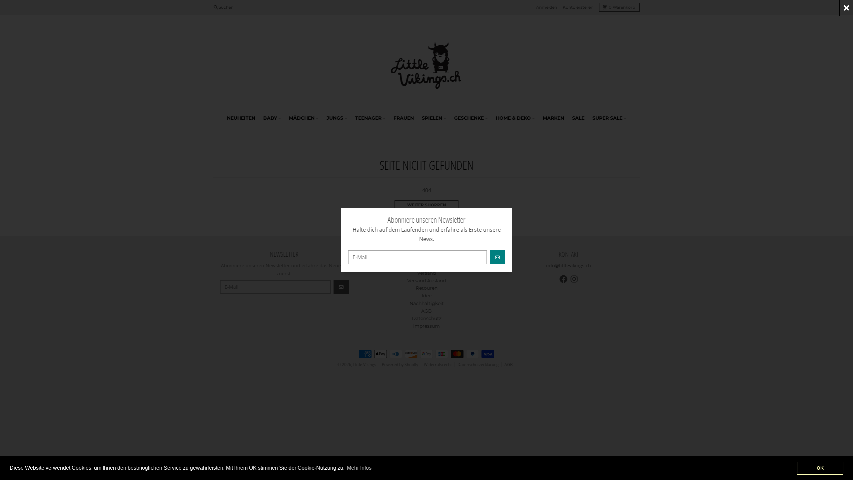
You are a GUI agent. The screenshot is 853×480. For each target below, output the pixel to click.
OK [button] (820, 468)
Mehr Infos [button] (359, 468)
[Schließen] (846, 8)
